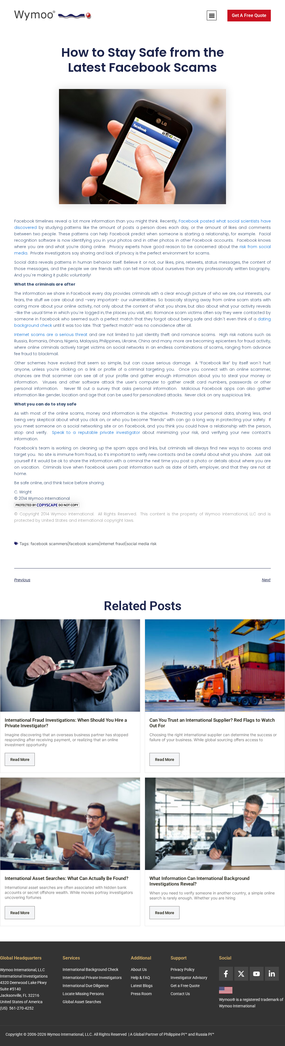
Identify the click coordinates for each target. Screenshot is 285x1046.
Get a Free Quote (185, 985)
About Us (139, 969)
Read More (20, 759)
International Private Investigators (92, 977)
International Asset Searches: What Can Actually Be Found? (66, 878)
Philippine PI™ (175, 1034)
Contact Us (180, 993)
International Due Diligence (86, 985)
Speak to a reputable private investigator (96, 432)
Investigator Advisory (189, 977)
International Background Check (90, 969)
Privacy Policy (183, 969)
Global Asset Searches (82, 1002)
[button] (212, 15)
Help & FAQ (140, 977)
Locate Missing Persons (83, 993)
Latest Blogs (142, 985)
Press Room (141, 993)
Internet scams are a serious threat (50, 334)
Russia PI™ (205, 1034)
